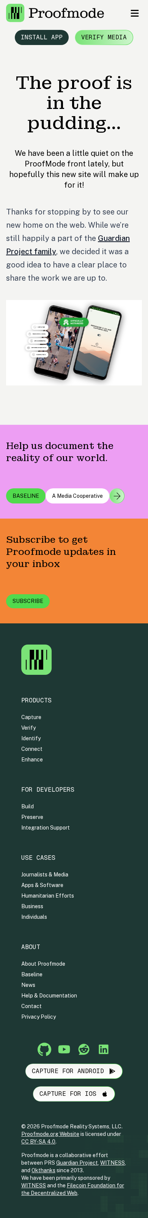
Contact (31, 1006)
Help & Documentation (49, 996)
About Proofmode (43, 964)
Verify (28, 728)
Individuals (34, 917)
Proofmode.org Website (50, 1134)
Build (27, 806)
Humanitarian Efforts (47, 896)
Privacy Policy (38, 1017)
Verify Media (104, 37)
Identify (31, 738)
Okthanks (43, 1170)
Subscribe (28, 601)
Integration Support (45, 828)
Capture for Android (68, 1071)
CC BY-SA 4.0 (38, 1142)
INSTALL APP (42, 37)
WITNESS (112, 1163)
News (28, 985)
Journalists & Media (44, 875)
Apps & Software (42, 885)
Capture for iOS (67, 1094)
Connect (32, 749)
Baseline (32, 974)
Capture (31, 717)
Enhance (32, 760)
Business (32, 906)
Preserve (32, 817)
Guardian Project (77, 1163)
